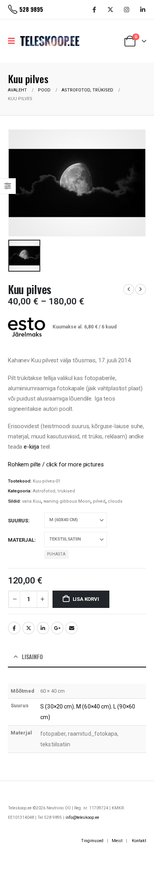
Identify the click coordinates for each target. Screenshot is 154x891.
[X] (110, 9)
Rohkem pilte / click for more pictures (55, 464)
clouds (115, 501)
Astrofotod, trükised (54, 491)
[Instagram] (126, 9)
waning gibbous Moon (66, 501)
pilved (99, 501)
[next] (140, 289)
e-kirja (31, 446)
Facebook (14, 628)
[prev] (128, 289)
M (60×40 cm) (93, 706)
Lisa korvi (86, 599)
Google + (57, 628)
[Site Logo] (49, 41)
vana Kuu (31, 501)
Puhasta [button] (56, 554)
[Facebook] (94, 9)
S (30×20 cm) (57, 706)
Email (71, 628)
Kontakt (139, 840)
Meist (117, 840)
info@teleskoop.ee (82, 817)
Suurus (18, 521)
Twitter (28, 628)
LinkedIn (43, 628)
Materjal (21, 540)
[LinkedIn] (142, 9)
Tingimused (92, 840)
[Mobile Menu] (14, 41)
